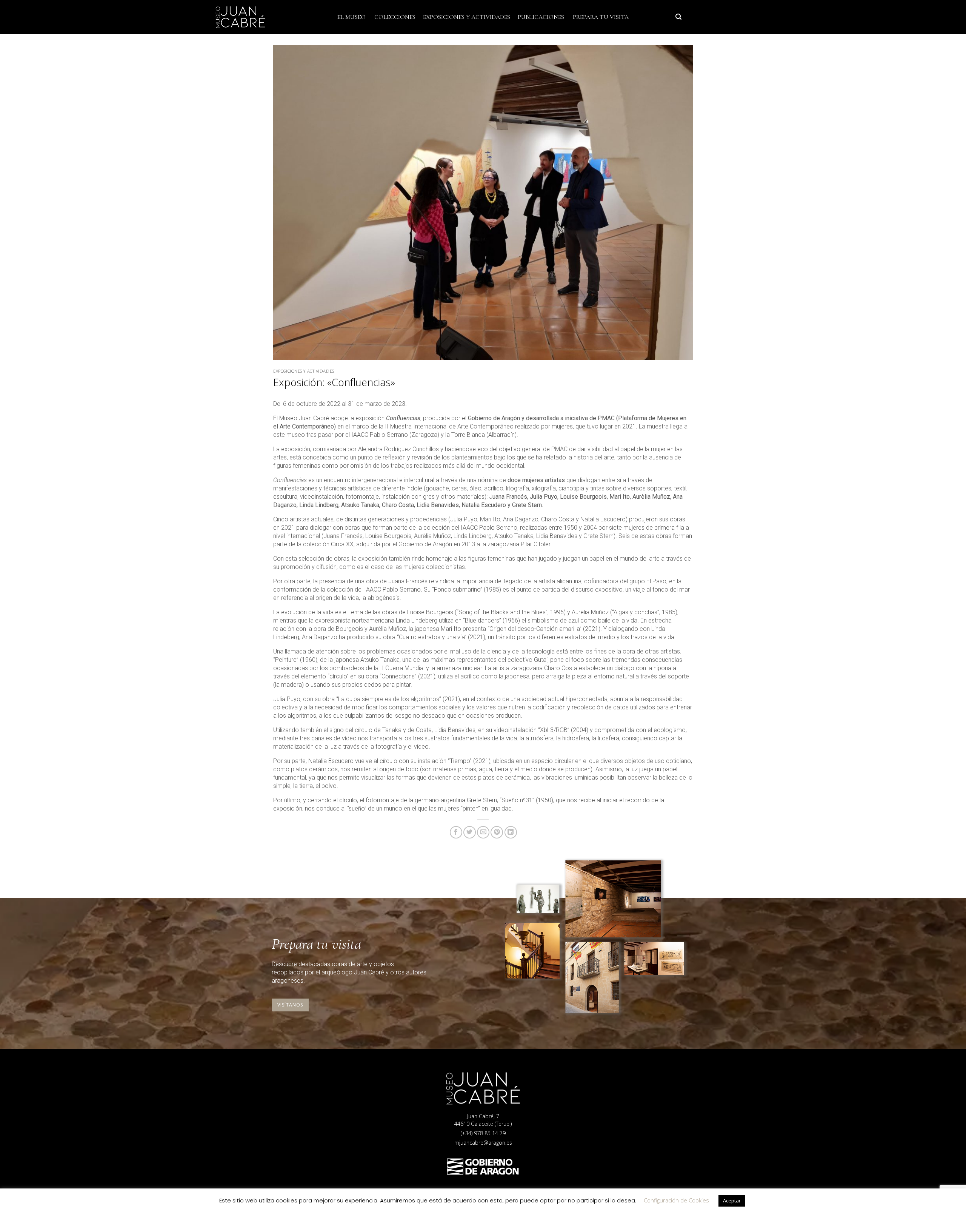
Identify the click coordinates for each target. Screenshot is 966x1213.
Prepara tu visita (601, 17)
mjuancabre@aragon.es (483, 1142)
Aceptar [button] (732, 1200)
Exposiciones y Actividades (466, 17)
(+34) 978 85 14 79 (483, 1133)
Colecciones (394, 17)
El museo (351, 17)
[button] (290, 1005)
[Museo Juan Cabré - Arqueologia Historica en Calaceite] (253, 17)
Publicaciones (541, 17)
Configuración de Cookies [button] (676, 1200)
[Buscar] (678, 16)
